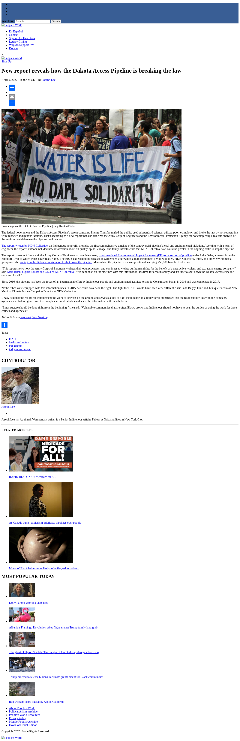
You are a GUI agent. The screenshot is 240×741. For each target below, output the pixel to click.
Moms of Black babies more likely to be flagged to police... (44, 568)
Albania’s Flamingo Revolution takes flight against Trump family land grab (53, 627)
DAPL (13, 339)
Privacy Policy (17, 718)
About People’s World (22, 708)
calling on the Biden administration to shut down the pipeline (56, 262)
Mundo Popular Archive (23, 721)
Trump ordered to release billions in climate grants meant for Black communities (56, 677)
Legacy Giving (18, 41)
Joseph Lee (49, 79)
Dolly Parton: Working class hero (28, 602)
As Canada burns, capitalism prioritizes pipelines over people (45, 522)
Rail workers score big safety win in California (36, 701)
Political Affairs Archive (23, 711)
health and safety (19, 342)
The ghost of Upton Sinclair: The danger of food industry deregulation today (54, 652)
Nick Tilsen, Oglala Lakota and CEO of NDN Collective (40, 271)
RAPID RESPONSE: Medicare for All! (32, 476)
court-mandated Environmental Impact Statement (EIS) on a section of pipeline (145, 255)
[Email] (123, 97)
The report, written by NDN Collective (25, 245)
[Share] (123, 88)
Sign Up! (7, 61)
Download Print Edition (23, 725)
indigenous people (20, 349)
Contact (13, 34)
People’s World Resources (24, 714)
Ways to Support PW (21, 45)
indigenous (15, 345)
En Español (16, 31)
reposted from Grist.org (34, 317)
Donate (13, 48)
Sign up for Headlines (22, 38)
